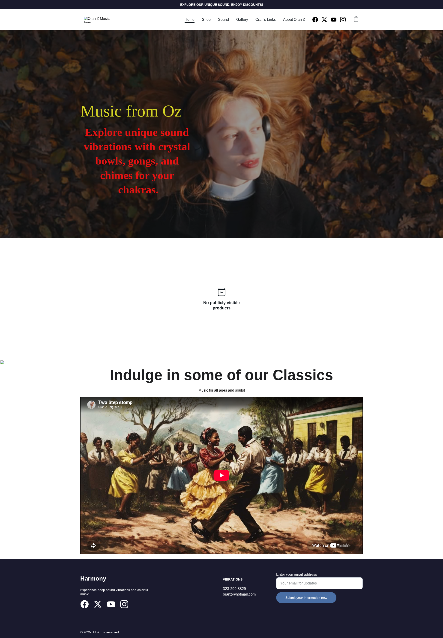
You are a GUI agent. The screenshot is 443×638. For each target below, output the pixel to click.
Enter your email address (296, 574)
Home (190, 19)
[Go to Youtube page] (335, 19)
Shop (206, 19)
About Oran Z (294, 19)
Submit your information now (306, 597)
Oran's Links (265, 19)
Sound (223, 19)
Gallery (242, 19)
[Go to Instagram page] (343, 19)
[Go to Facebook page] (317, 19)
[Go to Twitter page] (326, 19)
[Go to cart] (356, 19)
